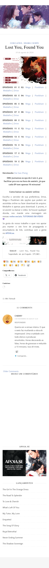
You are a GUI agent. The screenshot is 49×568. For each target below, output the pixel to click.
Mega (27, 87)
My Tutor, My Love (11, 513)
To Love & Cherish (11, 501)
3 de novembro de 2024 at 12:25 (26, 319)
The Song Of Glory (11, 525)
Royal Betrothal (9, 531)
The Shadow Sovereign (13, 543)
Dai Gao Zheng (21, 173)
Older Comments (11, 371)
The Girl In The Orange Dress (15, 489)
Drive (16, 90)
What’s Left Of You (11, 507)
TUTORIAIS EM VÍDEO (33, 216)
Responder (20, 322)
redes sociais (15, 216)
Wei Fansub (10, 298)
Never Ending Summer (13, 537)
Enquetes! (7, 519)
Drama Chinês (31, 43)
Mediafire (7, 90)
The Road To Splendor (12, 495)
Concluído (16, 43)
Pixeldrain (39, 87)
